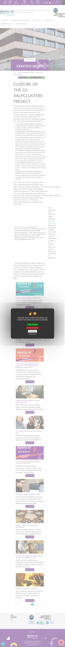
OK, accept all (33, 324)
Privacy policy (32, 334)
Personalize (32, 331)
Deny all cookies (33, 328)
